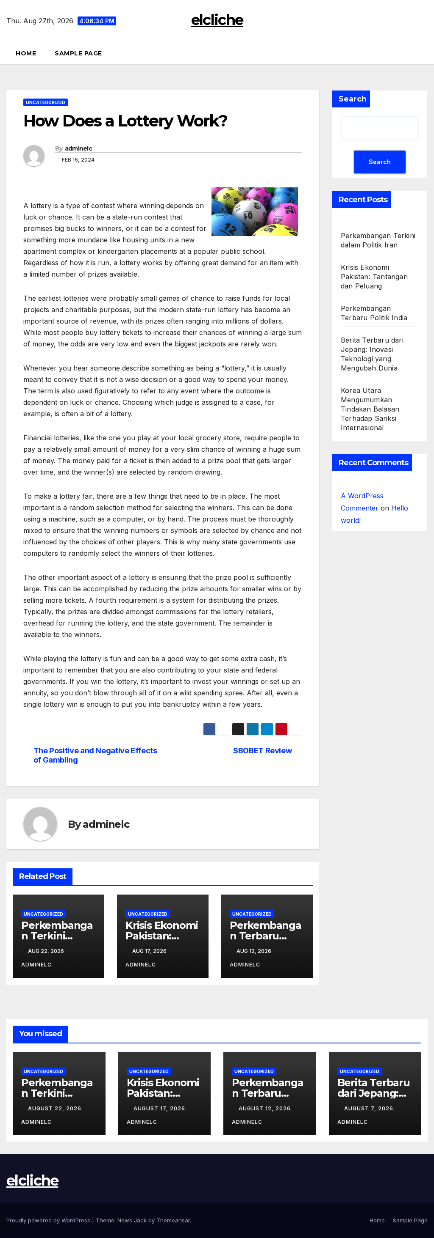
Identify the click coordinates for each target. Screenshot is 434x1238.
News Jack (132, 1220)
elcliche (217, 20)
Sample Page (78, 53)
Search (353, 99)
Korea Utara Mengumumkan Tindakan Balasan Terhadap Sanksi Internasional (370, 409)
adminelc (78, 148)
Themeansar (173, 1220)
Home (26, 53)
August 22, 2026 (55, 1108)
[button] (425, 53)
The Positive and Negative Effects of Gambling (95, 755)
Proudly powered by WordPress (49, 1220)
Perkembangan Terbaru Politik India (265, 936)
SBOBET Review (262, 750)
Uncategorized (45, 102)
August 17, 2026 (160, 1108)
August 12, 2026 (265, 1108)
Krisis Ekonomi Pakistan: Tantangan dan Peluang (374, 276)
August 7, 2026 (369, 1108)
